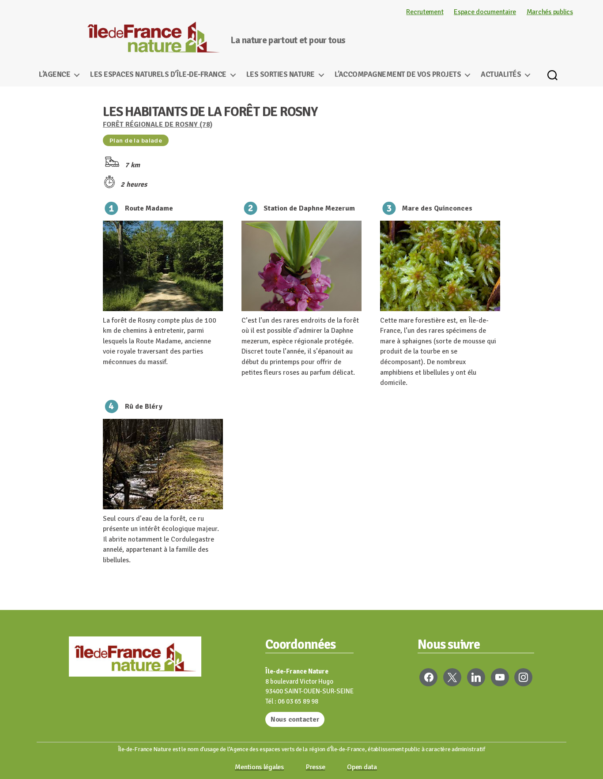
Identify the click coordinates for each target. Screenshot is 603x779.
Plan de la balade (135, 140)
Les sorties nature (280, 74)
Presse (315, 767)
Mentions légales (259, 767)
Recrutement (424, 12)
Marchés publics (550, 12)
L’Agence (54, 74)
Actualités (501, 74)
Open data (362, 767)
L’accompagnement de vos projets (398, 74)
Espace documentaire (485, 12)
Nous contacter (295, 719)
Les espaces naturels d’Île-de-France (158, 74)
